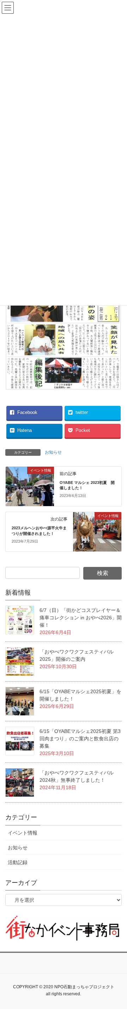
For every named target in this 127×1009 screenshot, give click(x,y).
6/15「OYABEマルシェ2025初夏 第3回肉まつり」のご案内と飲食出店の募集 (80, 738)
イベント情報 (22, 833)
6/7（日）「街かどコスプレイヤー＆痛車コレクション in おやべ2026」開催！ (81, 617)
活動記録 (18, 862)
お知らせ (53, 452)
